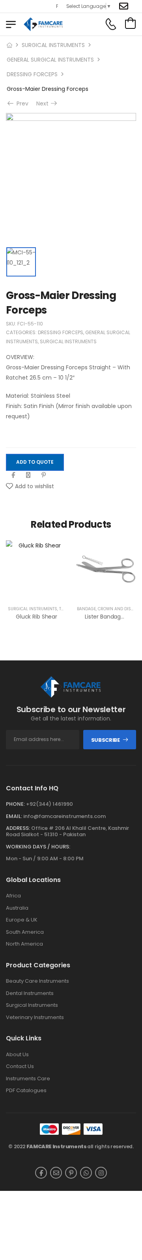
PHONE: (15, 804)
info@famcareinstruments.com (64, 816)
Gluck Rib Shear (36, 617)
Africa (13, 896)
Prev (20, 103)
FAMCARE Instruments (56, 1146)
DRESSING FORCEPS (32, 74)
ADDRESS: (18, 828)
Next (44, 103)
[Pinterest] (43, 475)
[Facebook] (13, 475)
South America (25, 932)
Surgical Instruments (32, 1005)
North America (24, 944)
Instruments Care (28, 1079)
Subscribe (105, 740)
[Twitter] (28, 475)
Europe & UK (21, 920)
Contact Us (20, 1066)
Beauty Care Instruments (37, 981)
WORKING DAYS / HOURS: (38, 847)
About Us (17, 1054)
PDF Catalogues (26, 1090)
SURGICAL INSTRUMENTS (53, 45)
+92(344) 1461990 (49, 804)
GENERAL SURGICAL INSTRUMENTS (50, 60)
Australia (17, 908)
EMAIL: (14, 816)
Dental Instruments (30, 993)
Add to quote (35, 462)
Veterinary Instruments (35, 1017)
